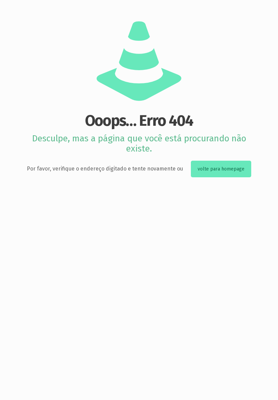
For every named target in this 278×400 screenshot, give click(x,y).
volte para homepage (221, 169)
